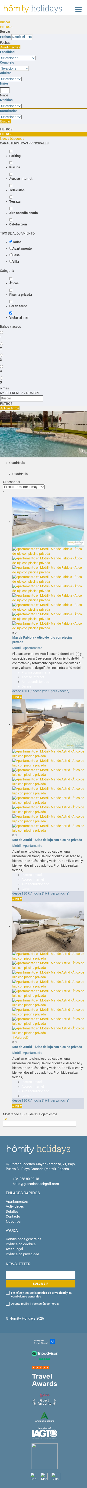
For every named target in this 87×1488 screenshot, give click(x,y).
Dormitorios (8, 111)
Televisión (17, 190)
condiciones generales (26, 1296)
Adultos (5, 73)
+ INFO (17, 697)
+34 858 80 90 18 (26, 1179)
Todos (16, 242)
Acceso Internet (20, 178)
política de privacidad (51, 1292)
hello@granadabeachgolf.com (36, 1184)
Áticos (14, 283)
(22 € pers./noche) (55, 691)
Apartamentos (17, 1201)
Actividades (15, 1206)
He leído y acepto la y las (41, 1294)
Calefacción (18, 224)
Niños (4, 83)
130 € (26, 691)
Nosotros (13, 1221)
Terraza (15, 201)
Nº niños (6, 100)
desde (16, 691)
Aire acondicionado (23, 213)
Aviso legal (14, 1249)
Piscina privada (20, 294)
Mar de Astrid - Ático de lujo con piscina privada (47, 840)
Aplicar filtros (9, 408)
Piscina (14, 167)
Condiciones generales (23, 1239)
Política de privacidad (22, 1254)
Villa (15, 261)
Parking (15, 156)
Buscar (5, 22)
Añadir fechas (10, 47)
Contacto (13, 1216)
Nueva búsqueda (12, 138)
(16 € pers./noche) (55, 893)
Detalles (12, 1211)
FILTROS (6, 27)
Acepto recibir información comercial (35, 1303)
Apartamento (22, 248)
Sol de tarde (18, 306)
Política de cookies (21, 1244)
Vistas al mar (19, 317)
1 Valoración (21, 1037)
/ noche (35, 691)
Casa (16, 255)
